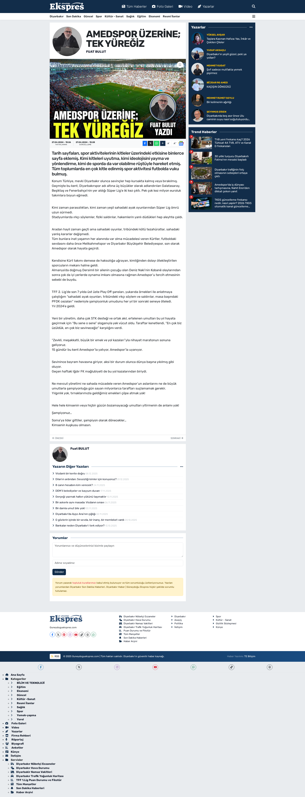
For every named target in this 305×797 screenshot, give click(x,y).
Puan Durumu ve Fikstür (137, 630)
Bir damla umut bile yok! (70, 508)
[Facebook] (52, 634)
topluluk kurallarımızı (84, 582)
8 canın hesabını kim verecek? (74, 485)
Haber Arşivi (130, 641)
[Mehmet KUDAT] (197, 69)
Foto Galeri (165, 6)
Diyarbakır (57, 16)
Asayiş (178, 620)
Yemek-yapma (26, 715)
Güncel (88, 16)
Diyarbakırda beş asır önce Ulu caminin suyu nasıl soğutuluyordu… (228, 117)
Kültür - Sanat (114, 16)
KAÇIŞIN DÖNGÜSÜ (219, 86)
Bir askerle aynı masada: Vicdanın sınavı (80, 502)
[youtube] (155, 667)
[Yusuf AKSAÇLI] (197, 53)
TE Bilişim (249, 656)
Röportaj (17, 739)
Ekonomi (154, 16)
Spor (99, 16)
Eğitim (141, 16)
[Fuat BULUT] (67, 41)
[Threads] (87, 634)
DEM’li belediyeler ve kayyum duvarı (77, 490)
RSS (56, 656)
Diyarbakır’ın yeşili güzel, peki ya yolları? (226, 56)
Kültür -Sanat (25, 699)
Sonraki (176, 438)
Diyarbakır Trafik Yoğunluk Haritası (143, 627)
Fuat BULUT (96, 52)
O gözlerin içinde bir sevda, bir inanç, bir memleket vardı (90, 519)
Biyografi (17, 743)
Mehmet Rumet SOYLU (220, 98)
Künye (219, 627)
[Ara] (253, 6)
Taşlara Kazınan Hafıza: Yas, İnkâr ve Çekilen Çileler (229, 40)
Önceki (58, 438)
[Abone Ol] (181, 143)
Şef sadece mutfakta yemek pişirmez (224, 71)
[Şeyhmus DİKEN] (197, 115)
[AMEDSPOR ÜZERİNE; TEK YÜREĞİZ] (118, 99)
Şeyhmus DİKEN (216, 111)
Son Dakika (73, 16)
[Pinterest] (64, 634)
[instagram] (117, 667)
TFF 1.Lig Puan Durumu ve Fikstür (39, 780)
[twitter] (79, 667)
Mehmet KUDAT (216, 65)
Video (188, 6)
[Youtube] (75, 634)
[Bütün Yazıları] (181, 466)
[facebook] (41, 667)
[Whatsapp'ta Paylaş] (156, 143)
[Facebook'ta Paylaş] (145, 143)
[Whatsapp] (93, 634)
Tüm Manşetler (132, 634)
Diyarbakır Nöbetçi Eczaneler (140, 616)
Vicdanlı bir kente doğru (70, 473)
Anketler (17, 747)
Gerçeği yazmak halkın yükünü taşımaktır (81, 496)
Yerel (20, 719)
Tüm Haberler (136, 6)
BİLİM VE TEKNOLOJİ (30, 682)
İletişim (178, 627)
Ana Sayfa (17, 674)
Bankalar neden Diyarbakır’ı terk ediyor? (80, 525)
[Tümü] (251, 27)
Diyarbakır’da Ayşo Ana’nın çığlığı (75, 514)
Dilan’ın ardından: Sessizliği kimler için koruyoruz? (86, 479)
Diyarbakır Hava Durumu (137, 620)
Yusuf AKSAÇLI (216, 50)
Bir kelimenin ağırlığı (219, 102)
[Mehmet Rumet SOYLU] (197, 99)
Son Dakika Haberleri (135, 637)
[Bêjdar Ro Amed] (197, 84)
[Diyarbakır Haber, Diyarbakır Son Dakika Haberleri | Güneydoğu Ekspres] (67, 6)
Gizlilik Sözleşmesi (226, 623)
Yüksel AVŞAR (216, 34)
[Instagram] (70, 634)
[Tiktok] (81, 634)
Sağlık (130, 16)
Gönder (59, 571)
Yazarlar (208, 6)
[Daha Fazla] (162, 143)
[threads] (269, 667)
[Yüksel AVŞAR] (197, 38)
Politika (178, 623)
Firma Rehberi (21, 735)
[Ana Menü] (253, 16)
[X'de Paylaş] (150, 143)
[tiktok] (231, 667)
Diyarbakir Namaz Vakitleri (138, 623)
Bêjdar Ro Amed (217, 82)
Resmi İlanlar (171, 16)
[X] (58, 634)
